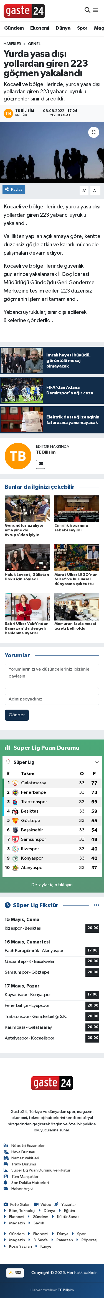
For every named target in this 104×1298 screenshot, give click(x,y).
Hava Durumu (23, 1152)
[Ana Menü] (95, 10)
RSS (17, 1273)
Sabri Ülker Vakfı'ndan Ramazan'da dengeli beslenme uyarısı (27, 628)
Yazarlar (68, 1205)
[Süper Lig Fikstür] (96, 905)
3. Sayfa (41, 1240)
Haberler (12, 44)
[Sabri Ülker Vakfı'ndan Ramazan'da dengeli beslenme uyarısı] (27, 606)
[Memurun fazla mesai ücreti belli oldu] (76, 606)
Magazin (17, 1223)
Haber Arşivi (22, 1189)
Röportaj (89, 1240)
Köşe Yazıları (20, 1246)
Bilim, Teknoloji (22, 1211)
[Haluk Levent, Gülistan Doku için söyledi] (27, 557)
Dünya (63, 28)
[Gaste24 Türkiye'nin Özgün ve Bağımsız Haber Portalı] (24, 10)
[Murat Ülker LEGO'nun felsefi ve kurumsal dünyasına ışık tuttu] (76, 557)
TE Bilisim (45, 452)
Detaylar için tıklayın (52, 885)
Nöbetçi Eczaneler (28, 1146)
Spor (82, 28)
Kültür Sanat (68, 1217)
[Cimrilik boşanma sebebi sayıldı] (76, 508)
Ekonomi (39, 28)
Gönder (17, 715)
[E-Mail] (40, 464)
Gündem (14, 28)
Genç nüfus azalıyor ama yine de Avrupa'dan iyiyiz (24, 530)
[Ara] (87, 10)
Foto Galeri (20, 1205)
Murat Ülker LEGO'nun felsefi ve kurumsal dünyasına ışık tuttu (76, 579)
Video (45, 1205)
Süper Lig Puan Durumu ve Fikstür (40, 1170)
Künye (46, 1246)
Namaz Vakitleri (25, 1158)
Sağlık (39, 1223)
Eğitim (69, 1211)
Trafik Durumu (23, 1164)
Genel (34, 44)
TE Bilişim (66, 1290)
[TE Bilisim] (18, 456)
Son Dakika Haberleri (30, 1183)
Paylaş (16, 189)
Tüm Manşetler (25, 1177)
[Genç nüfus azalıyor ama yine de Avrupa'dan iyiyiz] (27, 508)
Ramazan (65, 1240)
